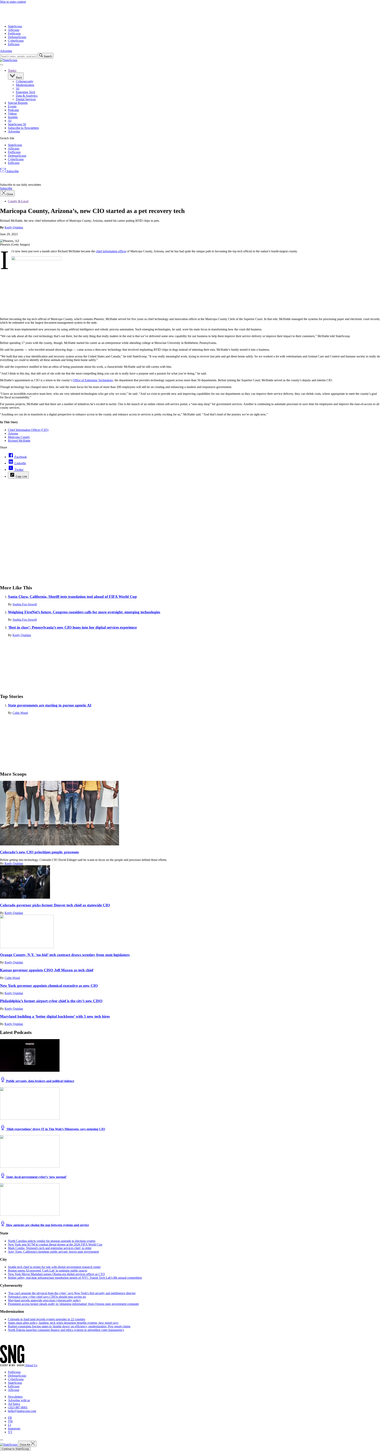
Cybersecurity (24, 81)
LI (9, 1425)
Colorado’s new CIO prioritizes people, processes (39, 852)
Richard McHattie (19, 440)
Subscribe (12, 171)
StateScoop (15, 26)
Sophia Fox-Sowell (25, 604)
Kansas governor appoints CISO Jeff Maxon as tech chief (46, 970)
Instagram (14, 1428)
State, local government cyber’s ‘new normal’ (36, 1177)
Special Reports (18, 103)
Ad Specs (14, 1404)
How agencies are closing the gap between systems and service (47, 1225)
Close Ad (25, 1444)
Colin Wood (20, 712)
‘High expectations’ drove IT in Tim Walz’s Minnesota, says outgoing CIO (55, 1129)
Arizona (13, 433)
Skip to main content (13, 1)
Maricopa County (19, 437)
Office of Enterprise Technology (93, 380)
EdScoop (13, 44)
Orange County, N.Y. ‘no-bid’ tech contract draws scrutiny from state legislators (65, 955)
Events (12, 106)
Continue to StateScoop (15, 1448)
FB (10, 1417)
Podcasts (13, 110)
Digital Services (26, 99)
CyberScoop (16, 40)
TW (10, 1421)
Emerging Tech (25, 92)
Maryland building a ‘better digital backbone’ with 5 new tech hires (55, 1016)
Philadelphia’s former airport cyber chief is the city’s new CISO (51, 1001)
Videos (12, 113)
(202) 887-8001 (18, 1407)
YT (10, 1432)
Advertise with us (19, 1400)
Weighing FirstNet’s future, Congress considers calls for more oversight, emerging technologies (84, 612)
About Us (31, 1365)
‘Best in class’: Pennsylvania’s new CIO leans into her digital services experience (72, 627)
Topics (12, 70)
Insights (13, 117)
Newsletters (15, 1396)
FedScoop (14, 33)
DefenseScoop (17, 37)
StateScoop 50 (17, 124)
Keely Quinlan (14, 227)
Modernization (25, 85)
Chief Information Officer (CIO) (28, 430)
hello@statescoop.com (22, 1411)
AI (17, 88)
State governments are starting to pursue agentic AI (49, 705)
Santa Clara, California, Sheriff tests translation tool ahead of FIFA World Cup (72, 596)
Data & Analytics (27, 95)
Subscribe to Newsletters (23, 128)
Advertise (6, 51)
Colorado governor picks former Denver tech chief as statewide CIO (55, 905)
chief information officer (111, 251)
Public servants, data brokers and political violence (39, 1081)
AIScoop (13, 30)
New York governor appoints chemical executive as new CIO (49, 985)
